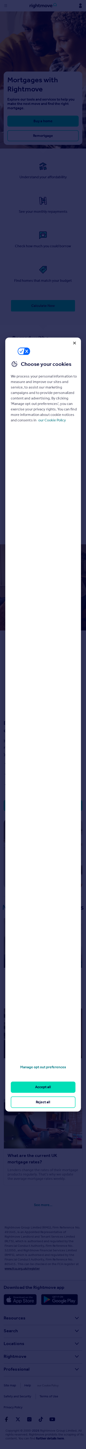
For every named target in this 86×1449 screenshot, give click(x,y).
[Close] (74, 343)
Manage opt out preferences (43, 1067)
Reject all (43, 1102)
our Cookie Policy (52, 420)
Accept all (43, 1087)
